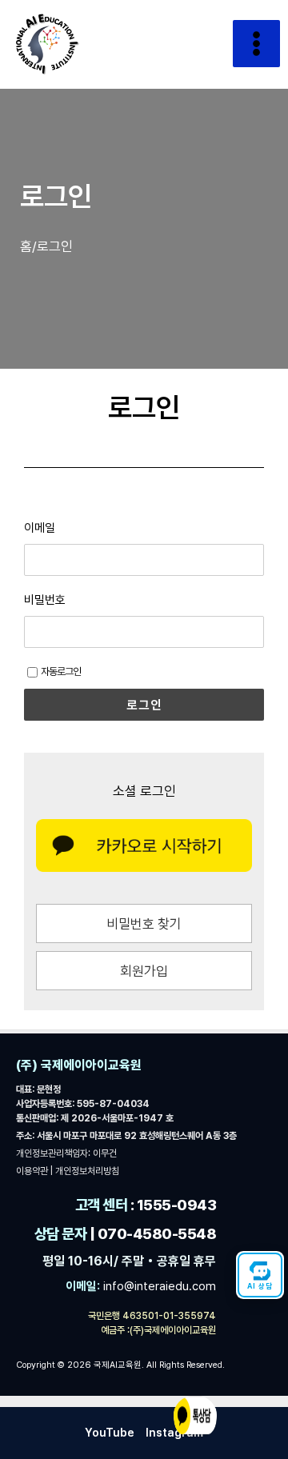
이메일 (39, 528)
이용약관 (33, 1171)
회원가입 (144, 971)
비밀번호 (45, 600)
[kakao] (144, 845)
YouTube (109, 1432)
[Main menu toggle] (256, 43)
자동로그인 (61, 672)
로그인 (144, 704)
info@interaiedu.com (158, 1286)
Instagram (174, 1432)
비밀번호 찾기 (144, 924)
